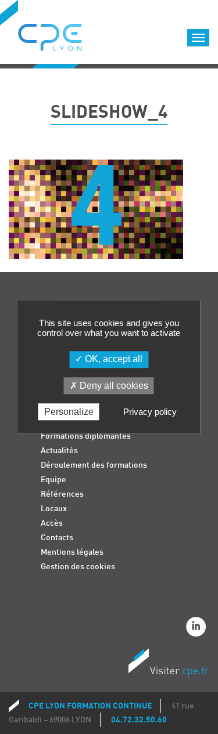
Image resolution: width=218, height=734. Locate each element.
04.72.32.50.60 (139, 719)
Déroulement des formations (94, 465)
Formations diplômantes (86, 436)
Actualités (59, 450)
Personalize (69, 412)
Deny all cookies (112, 385)
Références (62, 494)
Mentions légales (72, 552)
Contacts (57, 537)
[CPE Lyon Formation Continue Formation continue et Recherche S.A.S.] (58, 34)
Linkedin (197, 628)
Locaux (54, 508)
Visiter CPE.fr (168, 664)
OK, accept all (112, 359)
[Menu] (198, 37)
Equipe (53, 479)
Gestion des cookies (78, 566)
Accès (52, 523)
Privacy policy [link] (150, 412)
